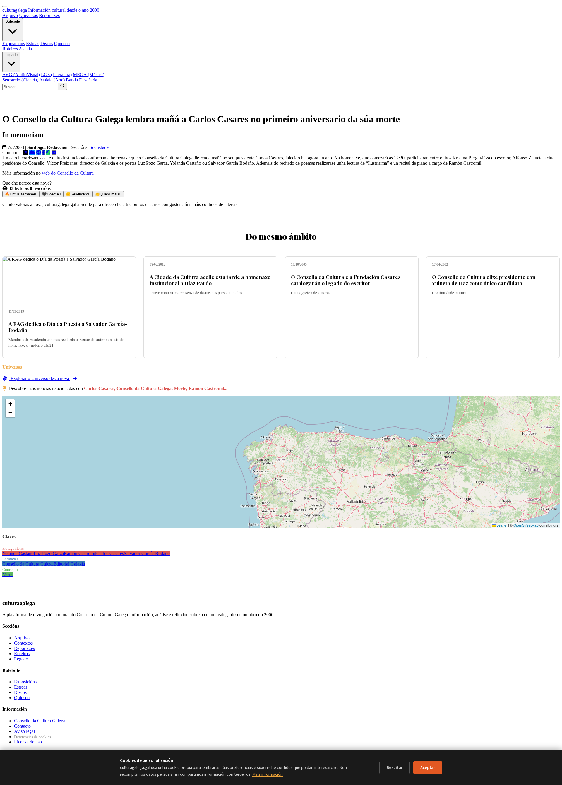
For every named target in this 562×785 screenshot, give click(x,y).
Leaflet (501, 524)
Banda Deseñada (81, 79)
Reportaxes (49, 15)
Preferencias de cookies (32, 737)
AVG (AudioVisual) (21, 74)
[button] (10, 403)
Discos (46, 43)
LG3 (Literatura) (56, 74)
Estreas (32, 43)
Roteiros (10, 48)
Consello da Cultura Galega (28, 563)
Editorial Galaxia (69, 563)
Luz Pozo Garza (49, 553)
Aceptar (427, 767)
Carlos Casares (110, 553)
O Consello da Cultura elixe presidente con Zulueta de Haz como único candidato (483, 279)
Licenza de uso (28, 741)
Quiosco (62, 43)
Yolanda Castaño (18, 553)
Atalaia (25, 48)
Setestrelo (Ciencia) (20, 79)
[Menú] (4, 6)
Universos (28, 15)
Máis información (267, 774)
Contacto (22, 725)
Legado (11, 54)
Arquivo (10, 15)
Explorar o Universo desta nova (39, 378)
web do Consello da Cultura (68, 173)
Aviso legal (24, 731)
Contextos (23, 643)
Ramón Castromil (80, 553)
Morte (7, 574)
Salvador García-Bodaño (147, 553)
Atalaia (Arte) (52, 79)
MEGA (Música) (88, 74)
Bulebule (12, 21)
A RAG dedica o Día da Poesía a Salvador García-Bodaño (67, 326)
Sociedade (99, 147)
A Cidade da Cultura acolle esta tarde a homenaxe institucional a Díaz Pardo (210, 279)
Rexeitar (394, 767)
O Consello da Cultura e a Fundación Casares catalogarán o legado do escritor (345, 279)
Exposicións (13, 43)
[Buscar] (62, 86)
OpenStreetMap (526, 524)
